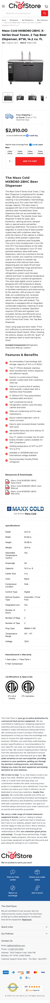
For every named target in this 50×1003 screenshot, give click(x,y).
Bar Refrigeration (27, 20)
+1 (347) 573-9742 (15, 949)
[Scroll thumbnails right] (46, 97)
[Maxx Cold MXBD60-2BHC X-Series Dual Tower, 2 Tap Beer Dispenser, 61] (8, 97)
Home (4, 20)
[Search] (44, 13)
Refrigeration (14, 20)
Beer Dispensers (42, 20)
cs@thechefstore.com (16, 945)
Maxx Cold (30, 513)
